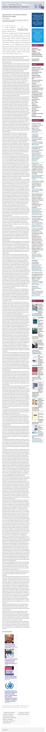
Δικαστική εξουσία (12, 20)
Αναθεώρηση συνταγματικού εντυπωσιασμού (35, 262)
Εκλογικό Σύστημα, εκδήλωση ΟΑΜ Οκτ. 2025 (36, 77)
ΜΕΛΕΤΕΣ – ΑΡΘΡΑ (36, 49)
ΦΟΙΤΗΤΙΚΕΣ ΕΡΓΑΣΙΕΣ (37, 56)
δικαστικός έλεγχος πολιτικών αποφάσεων (20, 707)
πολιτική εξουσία (20, 20)
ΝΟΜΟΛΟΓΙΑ (35, 48)
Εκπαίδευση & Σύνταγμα (37, 113)
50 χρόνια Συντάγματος (37, 80)
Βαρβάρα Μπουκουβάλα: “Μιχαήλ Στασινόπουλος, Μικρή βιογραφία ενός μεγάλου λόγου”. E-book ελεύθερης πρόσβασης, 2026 (38, 405)
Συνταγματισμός (36, 99)
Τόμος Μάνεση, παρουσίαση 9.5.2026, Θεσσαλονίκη (37, 72)
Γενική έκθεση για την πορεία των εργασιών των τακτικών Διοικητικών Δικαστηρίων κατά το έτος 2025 (38, 432)
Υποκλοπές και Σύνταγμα (37, 88)
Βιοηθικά (34, 115)
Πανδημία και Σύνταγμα (37, 92)
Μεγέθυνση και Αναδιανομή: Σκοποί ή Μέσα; (36, 288)
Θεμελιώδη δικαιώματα (37, 96)
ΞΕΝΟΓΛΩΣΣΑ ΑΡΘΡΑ (37, 54)
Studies (18, 705)
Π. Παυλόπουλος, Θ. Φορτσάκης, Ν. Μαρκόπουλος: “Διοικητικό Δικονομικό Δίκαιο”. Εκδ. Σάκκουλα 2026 (38, 418)
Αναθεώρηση (35, 105)
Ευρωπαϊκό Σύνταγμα (37, 116)
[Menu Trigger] (42, 7)
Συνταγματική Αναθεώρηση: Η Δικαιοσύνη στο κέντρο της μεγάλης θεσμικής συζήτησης (37, 137)
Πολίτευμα (34, 100)
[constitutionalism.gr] (23, 9)
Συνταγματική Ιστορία (37, 94)
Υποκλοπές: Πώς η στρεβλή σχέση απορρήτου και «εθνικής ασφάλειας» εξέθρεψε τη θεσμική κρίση (38, 184)
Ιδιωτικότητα (35, 97)
